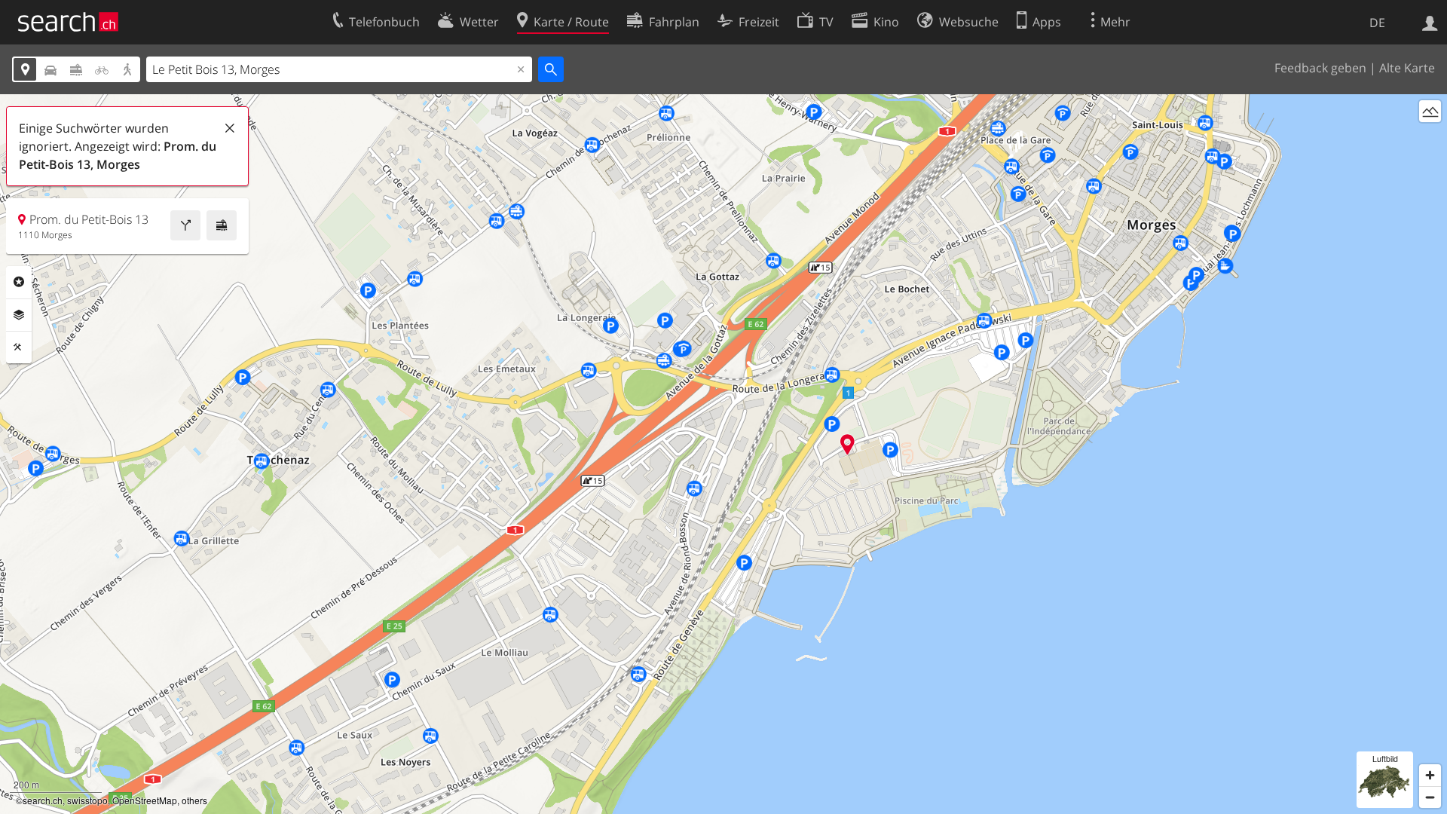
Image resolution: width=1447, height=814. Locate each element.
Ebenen (19, 315)
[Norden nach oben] (1430, 139)
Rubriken (19, 282)
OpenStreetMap (144, 800)
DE (1377, 22)
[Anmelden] (1430, 22)
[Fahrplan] (221, 225)
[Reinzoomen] (1430, 775)
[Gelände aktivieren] (1430, 111)
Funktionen (19, 347)
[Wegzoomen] (1430, 797)
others (194, 800)
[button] (847, 444)
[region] (723, 454)
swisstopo (87, 800)
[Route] (185, 225)
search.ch (43, 800)
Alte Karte (1407, 68)
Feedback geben (1320, 68)
